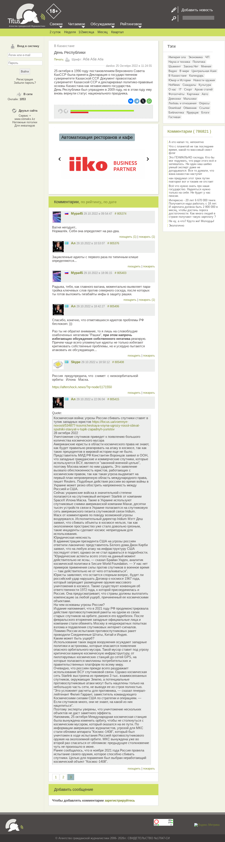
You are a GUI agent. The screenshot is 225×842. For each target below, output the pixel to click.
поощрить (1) (128, 236)
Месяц (103, 32)
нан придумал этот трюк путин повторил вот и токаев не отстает (191, 180)
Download (175, 108)
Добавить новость (195, 10)
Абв (86, 59)
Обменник (190, 108)
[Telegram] (137, 101)
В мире (184, 71)
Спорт (188, 89)
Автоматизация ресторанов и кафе (97, 137)
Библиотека (176, 112)
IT (180, 89)
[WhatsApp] (149, 101)
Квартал (117, 32)
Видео (173, 71)
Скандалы (189, 85)
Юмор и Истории (180, 80)
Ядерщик (193, 112)
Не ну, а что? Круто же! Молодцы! (191, 221)
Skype (75, 362)
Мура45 (77, 213)
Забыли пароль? (25, 82)
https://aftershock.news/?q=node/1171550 (82, 387)
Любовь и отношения (182, 103)
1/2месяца (86, 32)
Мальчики (189, 98)
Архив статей (203, 89)
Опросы (204, 103)
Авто (205, 94)
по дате (109, 202)
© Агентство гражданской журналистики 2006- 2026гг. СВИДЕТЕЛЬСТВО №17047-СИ (112, 838)
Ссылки (204, 108)
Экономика (195, 57)
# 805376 (113, 243)
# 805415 (113, 399)
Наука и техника (179, 61)
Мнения (206, 66)
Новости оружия (204, 80)
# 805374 (120, 213)
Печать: (59, 59)
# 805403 (120, 273)
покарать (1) (147, 236)
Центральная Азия (204, 71)
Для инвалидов (25, 125)
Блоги (205, 112)
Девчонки (175, 98)
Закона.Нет (190, 66)
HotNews (174, 85)
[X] (143, 101)
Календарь (196, 75)
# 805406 (113, 306)
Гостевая (174, 117)
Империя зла (177, 57)
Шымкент (175, 66)
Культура (205, 85)
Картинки (193, 94)
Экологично (176, 225)
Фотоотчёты (176, 94)
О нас (172, 89)
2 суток (55, 32)
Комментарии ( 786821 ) (189, 131)
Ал (73, 243)
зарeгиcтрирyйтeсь (120, 800)
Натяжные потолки (24, 122)
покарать (149, 266)
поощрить (135, 266)
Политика (199, 61)
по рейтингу (91, 202)
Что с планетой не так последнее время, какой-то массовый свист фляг (191, 150)
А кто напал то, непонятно (186, 142)
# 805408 (118, 362)
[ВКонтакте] (130, 101)
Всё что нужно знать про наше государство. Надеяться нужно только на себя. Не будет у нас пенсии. (189, 190)
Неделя (70, 32)
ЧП (207, 57)
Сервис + (25, 115)
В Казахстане (64, 46)
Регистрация (24, 79)
